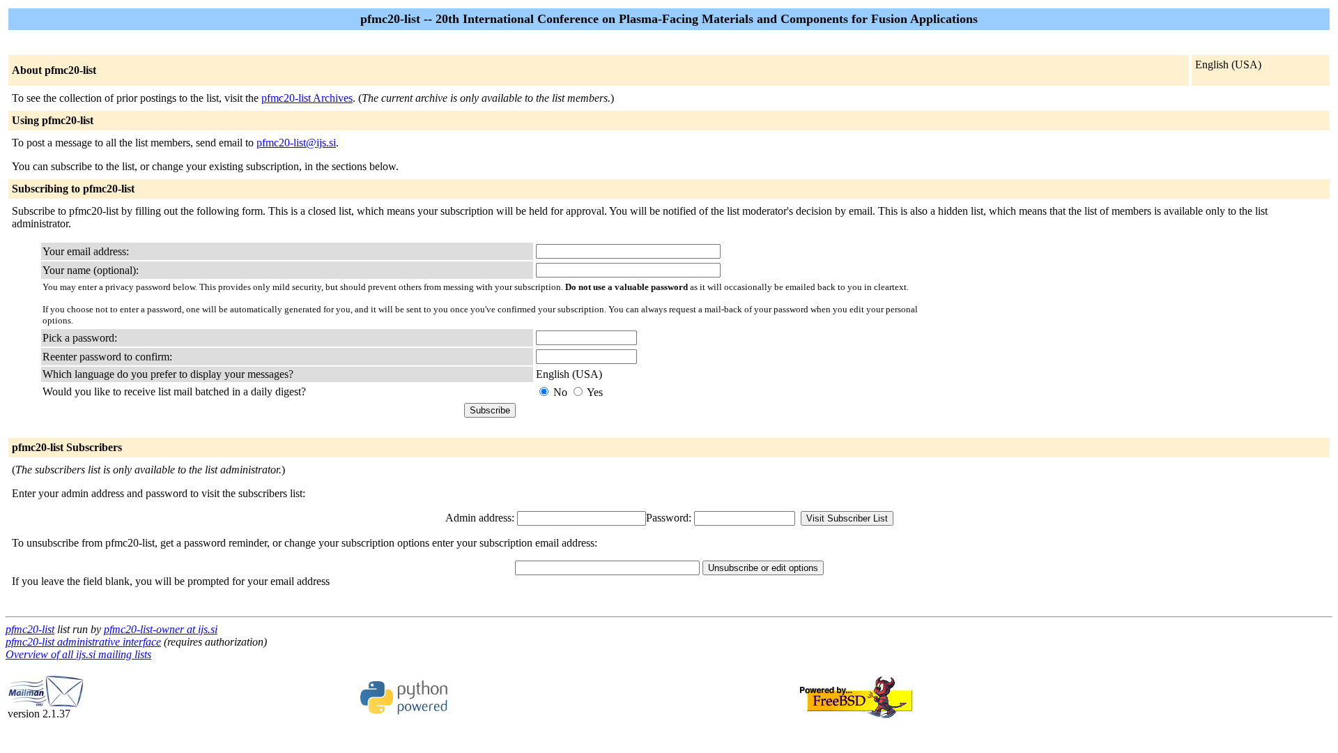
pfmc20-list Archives (307, 98)
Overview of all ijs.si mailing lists (78, 654)
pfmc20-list (30, 629)
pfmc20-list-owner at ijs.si (160, 629)
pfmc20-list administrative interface (83, 642)
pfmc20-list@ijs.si (296, 143)
